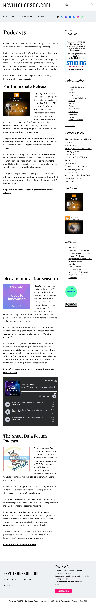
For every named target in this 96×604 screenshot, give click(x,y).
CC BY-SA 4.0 (55, 601)
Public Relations (75, 109)
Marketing (73, 103)
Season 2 (46, 305)
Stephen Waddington (77, 275)
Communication (75, 95)
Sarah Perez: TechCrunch (78, 272)
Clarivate (38, 289)
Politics (71, 106)
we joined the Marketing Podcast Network (33, 174)
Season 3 (37, 343)
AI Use (80, 601)
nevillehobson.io (82, 576)
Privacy (74, 601)
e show (45, 535)
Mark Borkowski (75, 264)
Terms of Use (66, 601)
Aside (71, 90)
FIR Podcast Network (26, 141)
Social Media (73, 112)
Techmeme (73, 278)
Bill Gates (72, 248)
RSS (85, 601)
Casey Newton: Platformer (79, 250)
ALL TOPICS (70, 126)
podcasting (45, 46)
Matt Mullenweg (75, 267)
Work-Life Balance (76, 120)
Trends (71, 117)
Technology (73, 114)
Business (72, 92)
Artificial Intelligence (76, 87)
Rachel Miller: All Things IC (79, 269)
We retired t (35, 535)
